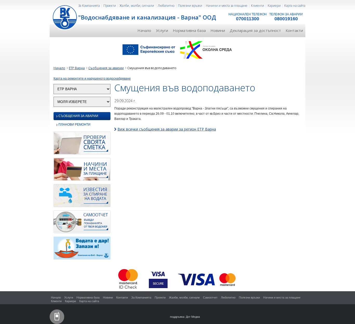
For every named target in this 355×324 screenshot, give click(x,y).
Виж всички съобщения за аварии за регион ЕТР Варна (166, 129)
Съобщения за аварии (106, 68)
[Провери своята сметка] (82, 144)
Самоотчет (210, 297)
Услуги (162, 30)
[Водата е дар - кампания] (82, 249)
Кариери (274, 5)
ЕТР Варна (77, 68)
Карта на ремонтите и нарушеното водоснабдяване (92, 78)
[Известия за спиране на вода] (82, 197)
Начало (144, 30)
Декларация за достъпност (255, 30)
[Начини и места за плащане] (82, 170)
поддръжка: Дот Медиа (185, 316)
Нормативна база (189, 30)
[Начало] (65, 17)
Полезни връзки (190, 5)
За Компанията (89, 5)
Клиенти (257, 5)
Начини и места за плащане (226, 5)
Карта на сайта (294, 5)
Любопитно (166, 5)
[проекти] (177, 49)
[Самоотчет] (82, 223)
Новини (218, 30)
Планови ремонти (73, 124)
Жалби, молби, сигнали (137, 5)
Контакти (294, 30)
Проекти (109, 5)
